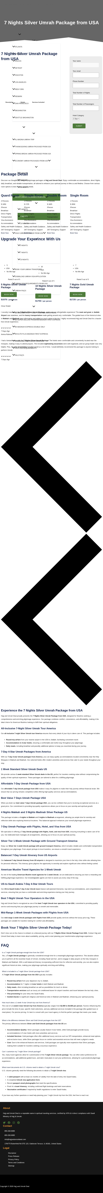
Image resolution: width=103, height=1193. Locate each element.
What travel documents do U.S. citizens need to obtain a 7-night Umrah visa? (31, 1067)
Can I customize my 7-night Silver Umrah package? (21, 1052)
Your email (77, 71)
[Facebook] (9, 1123)
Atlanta (18, 47)
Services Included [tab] (38, 102)
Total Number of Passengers (83, 104)
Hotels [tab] (22, 102)
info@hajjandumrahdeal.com (15, 1139)
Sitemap (11, 1166)
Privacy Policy (13, 1159)
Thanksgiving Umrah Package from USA (33, 147)
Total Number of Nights (81, 93)
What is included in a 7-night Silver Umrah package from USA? (25, 971)
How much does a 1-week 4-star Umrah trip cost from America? (26, 1003)
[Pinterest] (18, 1123)
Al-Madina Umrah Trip (24, 139)
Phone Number (78, 81)
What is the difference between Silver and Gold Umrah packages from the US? (31, 1020)
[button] (3, 80)
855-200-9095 (10, 1131)
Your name (77, 61)
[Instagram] (13, 1123)
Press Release (13, 1156)
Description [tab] (9, 102)
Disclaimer (12, 1153)
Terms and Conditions (16, 1163)
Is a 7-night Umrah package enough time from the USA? (23, 952)
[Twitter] (4, 1123)
